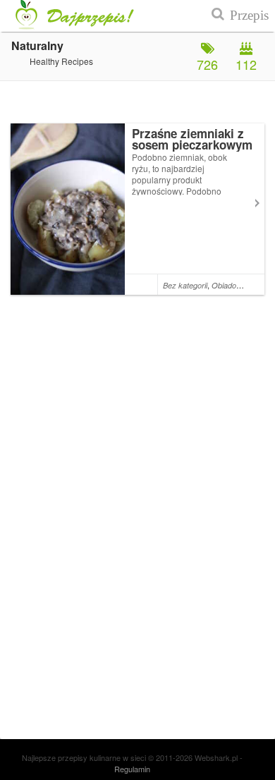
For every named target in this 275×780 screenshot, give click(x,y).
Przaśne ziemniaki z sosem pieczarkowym (192, 139)
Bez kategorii (185, 285)
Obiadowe (229, 285)
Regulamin (132, 768)
